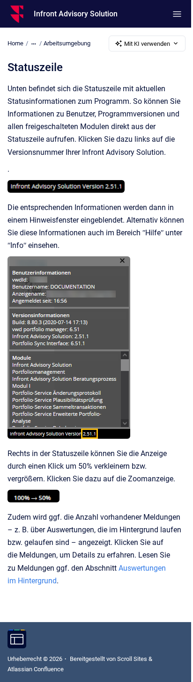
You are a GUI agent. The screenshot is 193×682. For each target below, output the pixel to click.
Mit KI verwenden (147, 43)
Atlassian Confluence (35, 669)
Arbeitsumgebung (67, 43)
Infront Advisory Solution (76, 13)
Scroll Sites (132, 658)
